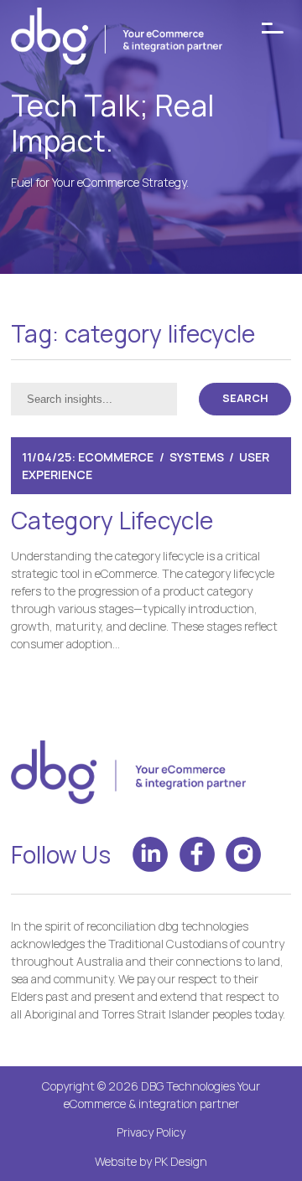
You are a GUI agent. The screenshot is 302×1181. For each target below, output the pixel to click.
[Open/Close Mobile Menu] (273, 28)
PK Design (180, 1161)
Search (245, 398)
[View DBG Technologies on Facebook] (197, 854)
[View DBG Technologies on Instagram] (243, 854)
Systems (196, 457)
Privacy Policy (151, 1132)
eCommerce (116, 457)
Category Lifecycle (112, 520)
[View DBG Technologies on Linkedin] (150, 854)
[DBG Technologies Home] (116, 39)
